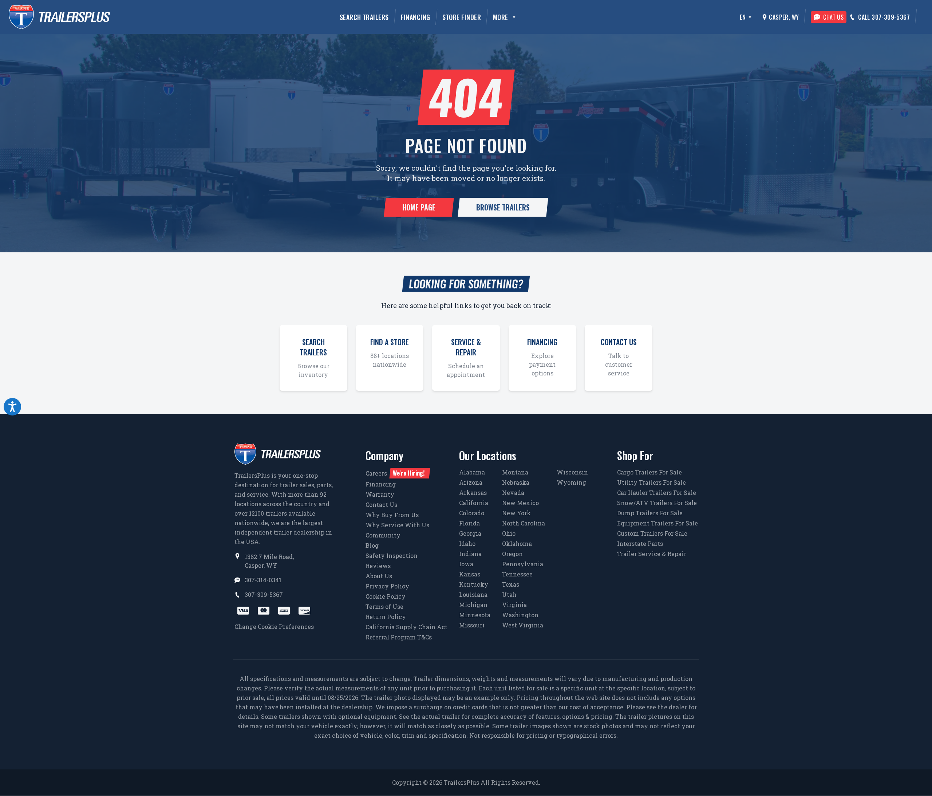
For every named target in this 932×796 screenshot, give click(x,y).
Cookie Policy (386, 596)
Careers (395, 473)
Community (383, 535)
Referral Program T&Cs (399, 637)
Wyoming (571, 482)
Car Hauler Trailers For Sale (656, 492)
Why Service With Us (397, 525)
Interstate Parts (640, 543)
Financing (415, 17)
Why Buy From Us (392, 515)
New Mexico (520, 503)
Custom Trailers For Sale (652, 533)
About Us (379, 576)
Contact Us (381, 504)
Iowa (466, 564)
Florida (469, 523)
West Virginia (522, 625)
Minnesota (474, 615)
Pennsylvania (522, 564)
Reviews (378, 566)
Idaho (467, 543)
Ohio (509, 533)
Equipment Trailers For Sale (657, 523)
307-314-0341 (263, 580)
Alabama (472, 472)
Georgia (470, 533)
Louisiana (473, 594)
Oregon (512, 553)
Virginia (514, 604)
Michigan (473, 604)
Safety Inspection (392, 555)
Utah (509, 594)
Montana (515, 472)
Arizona (470, 482)
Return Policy (386, 616)
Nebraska (515, 482)
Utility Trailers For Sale (651, 482)
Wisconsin (572, 472)
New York (516, 513)
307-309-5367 (264, 594)
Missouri (472, 625)
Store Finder (461, 17)
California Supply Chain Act (406, 627)
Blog (372, 545)
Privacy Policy (387, 586)
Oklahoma (517, 543)
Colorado (471, 513)
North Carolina (523, 523)
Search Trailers (364, 17)
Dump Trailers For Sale (650, 513)
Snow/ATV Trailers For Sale (657, 503)
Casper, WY (784, 17)
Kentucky (473, 584)
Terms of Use (384, 606)
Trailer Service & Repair (651, 553)
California (473, 503)
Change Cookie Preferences (274, 626)
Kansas (469, 574)
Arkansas (473, 492)
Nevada (513, 492)
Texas (510, 584)
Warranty (380, 494)
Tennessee (517, 574)
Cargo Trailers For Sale (649, 472)
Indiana (470, 553)
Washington (520, 615)
